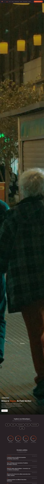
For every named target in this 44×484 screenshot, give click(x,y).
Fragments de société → (38, 1)
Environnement (25, 1)
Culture (13, 1)
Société (29, 1)
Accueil (7, 1)
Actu (10, 1)
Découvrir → (4, 410)
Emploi (21, 1)
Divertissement (17, 1)
